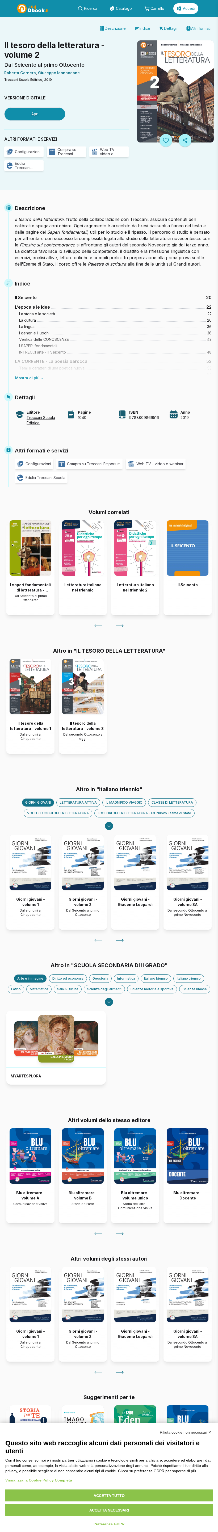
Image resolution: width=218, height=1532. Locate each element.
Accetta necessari (109, 1510)
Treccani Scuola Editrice (23, 80)
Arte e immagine (30, 978)
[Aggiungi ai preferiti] (166, 140)
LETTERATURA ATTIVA (78, 802)
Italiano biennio (156, 978)
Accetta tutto (109, 1495)
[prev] (98, 626)
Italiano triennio (189, 978)
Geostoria (100, 978)
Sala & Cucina (67, 989)
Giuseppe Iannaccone (59, 72)
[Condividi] (185, 140)
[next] (119, 626)
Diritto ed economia (67, 978)
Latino (16, 989)
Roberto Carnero (20, 72)
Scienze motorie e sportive (152, 989)
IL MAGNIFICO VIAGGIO (124, 802)
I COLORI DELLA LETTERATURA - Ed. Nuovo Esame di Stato (144, 813)
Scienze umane (195, 989)
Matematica (39, 989)
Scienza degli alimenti (104, 989)
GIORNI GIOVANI (38, 802)
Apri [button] (35, 114)
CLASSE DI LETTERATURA (172, 802)
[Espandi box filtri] (109, 826)
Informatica (126, 978)
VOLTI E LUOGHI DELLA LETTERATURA (58, 813)
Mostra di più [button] (27, 378)
